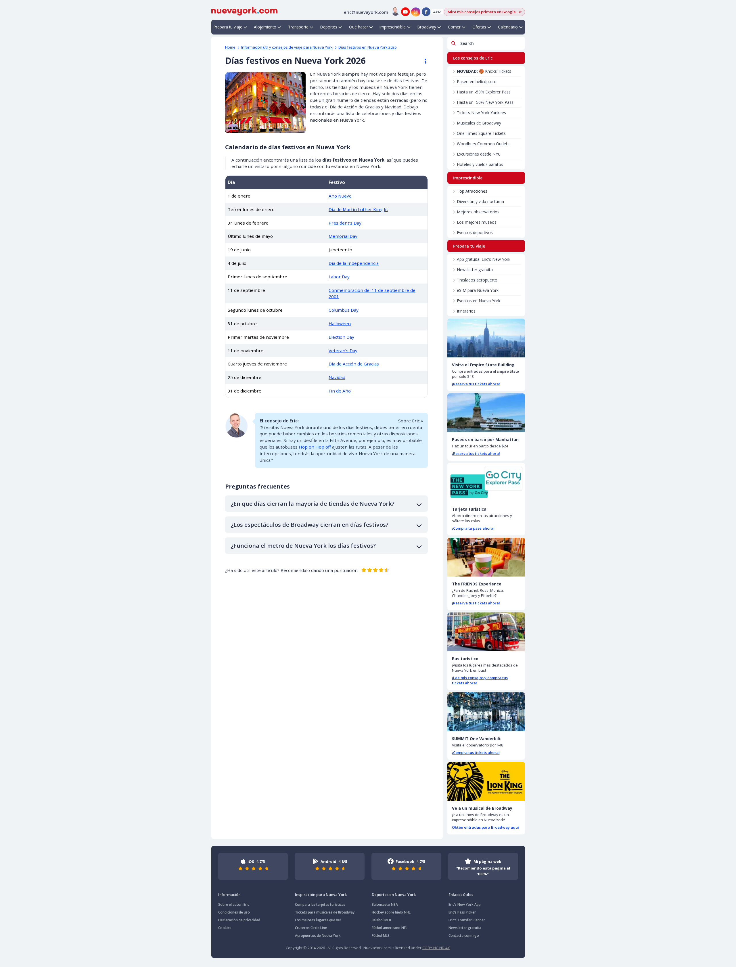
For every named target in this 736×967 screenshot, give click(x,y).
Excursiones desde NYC (479, 154)
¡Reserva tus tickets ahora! (476, 383)
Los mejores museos (477, 222)
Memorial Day (343, 236)
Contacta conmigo (463, 935)
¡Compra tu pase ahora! (473, 528)
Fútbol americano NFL (389, 927)
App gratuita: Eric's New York (483, 259)
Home (230, 47)
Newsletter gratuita (475, 269)
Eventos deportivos (475, 232)
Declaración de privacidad (239, 920)
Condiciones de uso (234, 912)
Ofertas (479, 27)
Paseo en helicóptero (477, 81)
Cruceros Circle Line (311, 927)
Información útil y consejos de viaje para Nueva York (287, 47)
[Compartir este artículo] (422, 61)
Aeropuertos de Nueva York (318, 935)
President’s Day (345, 223)
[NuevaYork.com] (244, 11)
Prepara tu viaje (228, 27)
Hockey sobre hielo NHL (391, 912)
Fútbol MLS (381, 935)
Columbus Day (344, 310)
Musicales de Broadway (479, 123)
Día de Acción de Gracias (354, 364)
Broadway (426, 27)
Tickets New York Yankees (481, 112)
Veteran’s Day (343, 350)
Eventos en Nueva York (478, 300)
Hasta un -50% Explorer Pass (484, 92)
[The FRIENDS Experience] (486, 557)
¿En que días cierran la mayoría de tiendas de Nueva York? (312, 504)
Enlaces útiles (460, 894)
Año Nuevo (340, 196)
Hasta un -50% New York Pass (485, 102)
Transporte (298, 27)
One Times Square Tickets (481, 133)
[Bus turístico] (486, 631)
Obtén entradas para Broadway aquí (485, 827)
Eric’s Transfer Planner (466, 920)
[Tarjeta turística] (486, 482)
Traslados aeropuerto (477, 280)
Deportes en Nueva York (394, 894)
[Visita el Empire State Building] (486, 338)
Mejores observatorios (478, 212)
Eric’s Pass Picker (462, 912)
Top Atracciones (472, 191)
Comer (454, 27)
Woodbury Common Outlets (483, 143)
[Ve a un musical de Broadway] (486, 781)
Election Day (341, 337)
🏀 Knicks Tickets (484, 71)
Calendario (508, 27)
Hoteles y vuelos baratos (480, 164)
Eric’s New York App (464, 904)
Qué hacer (358, 27)
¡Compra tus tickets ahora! (476, 752)
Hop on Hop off (315, 447)
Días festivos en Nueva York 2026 (367, 47)
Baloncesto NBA (385, 904)
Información (229, 894)
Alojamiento (265, 27)
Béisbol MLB (381, 920)
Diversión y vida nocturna (480, 201)
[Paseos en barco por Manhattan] (486, 412)
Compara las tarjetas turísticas (320, 904)
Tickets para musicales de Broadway (324, 912)
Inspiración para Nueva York (321, 894)
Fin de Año (340, 391)
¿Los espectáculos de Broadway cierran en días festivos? (309, 525)
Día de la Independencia (354, 263)
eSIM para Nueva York (478, 290)
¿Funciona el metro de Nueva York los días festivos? (303, 545)
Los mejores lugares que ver (318, 920)
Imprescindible (392, 27)
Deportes (328, 27)
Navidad (337, 377)
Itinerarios (466, 311)
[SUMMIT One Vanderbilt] (486, 711)
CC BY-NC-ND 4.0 (436, 947)
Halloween (340, 323)
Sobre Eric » (410, 421)
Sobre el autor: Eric (233, 904)
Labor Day (339, 276)
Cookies (224, 927)
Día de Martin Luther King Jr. (358, 209)
